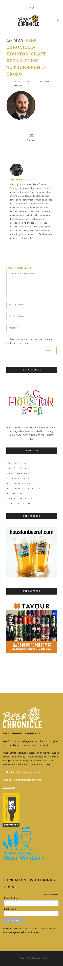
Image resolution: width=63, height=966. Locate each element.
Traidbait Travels (17, 498)
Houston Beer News (18, 483)
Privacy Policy (9, 787)
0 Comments (16, 86)
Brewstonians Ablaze (19, 473)
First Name (10, 909)
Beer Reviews (14, 468)
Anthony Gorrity (43, 81)
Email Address (12, 898)
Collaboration (15, 478)
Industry (11, 493)
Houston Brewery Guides (21, 488)
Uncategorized (15, 503)
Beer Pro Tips (14, 463)
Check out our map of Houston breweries (22, 779)
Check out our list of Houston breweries (21, 772)
